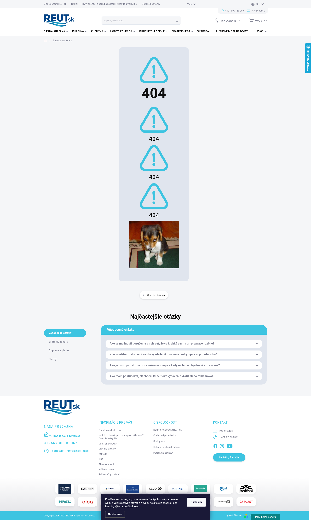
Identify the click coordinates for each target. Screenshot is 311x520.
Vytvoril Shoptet (234, 515)
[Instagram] (221, 445)
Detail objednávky (151, 4)
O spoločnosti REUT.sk (55, 4)
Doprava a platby (107, 448)
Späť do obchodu (156, 295)
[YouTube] (229, 445)
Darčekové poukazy (163, 452)
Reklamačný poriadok (110, 474)
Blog (101, 459)
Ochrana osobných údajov (166, 447)
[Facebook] (215, 445)
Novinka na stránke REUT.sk (167, 429)
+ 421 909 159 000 (228, 437)
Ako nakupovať (106, 464)
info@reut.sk (226, 431)
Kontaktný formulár (229, 457)
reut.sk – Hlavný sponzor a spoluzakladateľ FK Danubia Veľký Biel (104, 4)
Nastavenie (115, 514)
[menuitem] (56, 31)
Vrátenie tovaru (107, 469)
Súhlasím (196, 502)
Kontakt (103, 454)
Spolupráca (159, 441)
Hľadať (176, 20)
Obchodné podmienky (164, 435)
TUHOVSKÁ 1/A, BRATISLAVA (64, 436)
